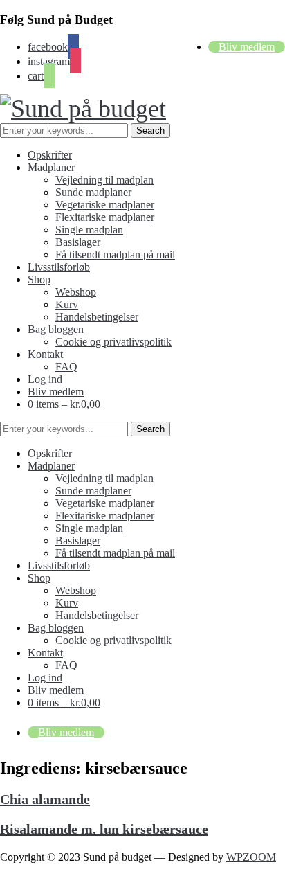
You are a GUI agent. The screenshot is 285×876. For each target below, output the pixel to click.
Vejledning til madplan (104, 180)
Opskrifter (50, 155)
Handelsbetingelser (96, 317)
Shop (39, 279)
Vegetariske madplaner (104, 205)
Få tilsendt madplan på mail (115, 254)
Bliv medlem (247, 47)
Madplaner (51, 167)
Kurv (66, 304)
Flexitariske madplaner (104, 217)
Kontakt (45, 354)
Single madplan (89, 229)
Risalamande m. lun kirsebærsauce (104, 829)
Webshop (75, 292)
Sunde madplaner (93, 192)
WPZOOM (251, 857)
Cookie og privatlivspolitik (113, 342)
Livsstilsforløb (59, 267)
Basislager (77, 242)
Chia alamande (45, 799)
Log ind (45, 379)
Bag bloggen (56, 329)
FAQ (66, 367)
